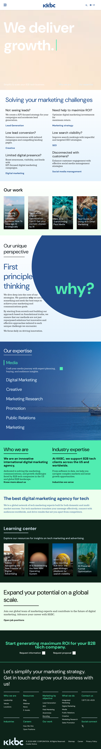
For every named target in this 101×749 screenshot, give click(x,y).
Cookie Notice (31, 744)
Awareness (47, 713)
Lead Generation (15, 125)
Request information (30, 652)
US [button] (94, 5)
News (25, 707)
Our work (47, 721)
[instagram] (83, 729)
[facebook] (88, 726)
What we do (68, 695)
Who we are (65, 84)
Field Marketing (49, 709)
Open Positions (29, 729)
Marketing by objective (49, 697)
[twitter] (83, 726)
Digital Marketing (68, 706)
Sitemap (71, 741)
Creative (10, 148)
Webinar (26, 703)
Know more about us (15, 482)
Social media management (67, 171)
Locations (7, 707)
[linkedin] (93, 726)
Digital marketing (15, 173)
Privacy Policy (91, 741)
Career (80, 741)
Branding (46, 716)
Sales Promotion (68, 723)
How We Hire (28, 726)
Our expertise (86, 84)
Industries (9, 721)
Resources (28, 695)
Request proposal (62, 652)
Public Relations (68, 713)
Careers (27, 721)
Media (64, 709)
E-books (26, 710)
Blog (24, 700)
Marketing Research (70, 719)
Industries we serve (63, 482)
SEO (54, 145)
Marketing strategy (63, 125)
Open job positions (14, 620)
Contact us (87, 695)
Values (6, 703)
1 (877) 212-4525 (88, 700)
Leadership (8, 700)
